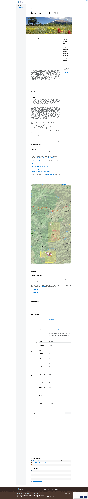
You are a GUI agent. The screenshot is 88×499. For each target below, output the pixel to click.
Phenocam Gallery (42, 286)
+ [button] (31, 186)
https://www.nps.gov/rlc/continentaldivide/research (55, 329)
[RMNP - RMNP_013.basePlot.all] (56, 234)
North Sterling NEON (36, 464)
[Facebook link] (28, 489)
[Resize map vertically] (70, 263)
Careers (31, 493)
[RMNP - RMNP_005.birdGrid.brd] (52, 238)
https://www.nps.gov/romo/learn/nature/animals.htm (39, 163)
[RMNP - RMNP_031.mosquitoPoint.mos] (52, 237)
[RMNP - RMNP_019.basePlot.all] (56, 234)
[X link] (30, 489)
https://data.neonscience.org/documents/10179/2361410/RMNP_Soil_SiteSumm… (46, 157)
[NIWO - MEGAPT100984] (47, 253)
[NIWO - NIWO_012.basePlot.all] (49, 255)
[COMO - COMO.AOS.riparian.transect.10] (50, 255)
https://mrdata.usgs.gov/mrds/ (37, 154)
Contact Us (22, 493)
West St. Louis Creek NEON (37, 481)
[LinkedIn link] (31, 489)
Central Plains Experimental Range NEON (39, 462)
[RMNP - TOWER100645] (51, 224)
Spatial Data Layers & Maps (21, 8)
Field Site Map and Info (20, 7)
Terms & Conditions (26, 493)
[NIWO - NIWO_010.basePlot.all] (48, 255)
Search (70, 2)
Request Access (66, 72)
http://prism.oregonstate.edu (50, 174)
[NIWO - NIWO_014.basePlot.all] (50, 253)
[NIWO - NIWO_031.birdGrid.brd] (50, 254)
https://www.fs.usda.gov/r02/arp (52, 319)
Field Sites (19, 5)
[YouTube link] (32, 489)
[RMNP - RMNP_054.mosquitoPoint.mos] (52, 237)
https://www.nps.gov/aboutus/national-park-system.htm (40, 169)
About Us (18, 493)
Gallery (19, 15)
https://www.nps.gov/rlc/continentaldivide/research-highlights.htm (41, 171)
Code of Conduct (35, 493)
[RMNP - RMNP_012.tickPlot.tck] (51, 239)
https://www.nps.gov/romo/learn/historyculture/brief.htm (40, 166)
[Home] (20, 2)
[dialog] (80, 495)
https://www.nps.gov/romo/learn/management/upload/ (39, 160)
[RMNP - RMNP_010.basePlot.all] (51, 236)
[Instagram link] (33, 489)
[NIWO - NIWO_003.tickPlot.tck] (48, 253)
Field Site (32, 11)
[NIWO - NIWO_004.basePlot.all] (47, 254)
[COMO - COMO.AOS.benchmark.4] (51, 256)
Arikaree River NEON (36, 460)
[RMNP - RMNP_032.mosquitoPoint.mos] (57, 233)
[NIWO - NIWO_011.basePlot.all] (49, 255)
